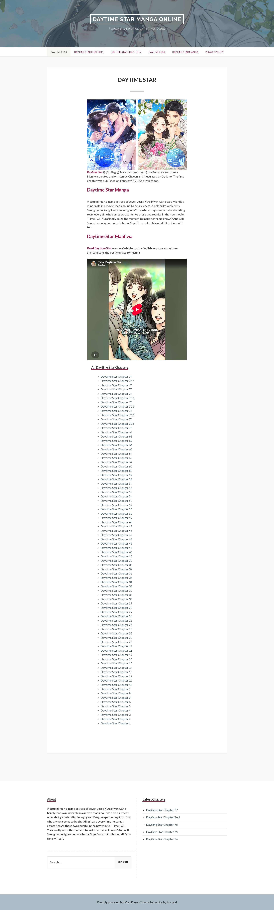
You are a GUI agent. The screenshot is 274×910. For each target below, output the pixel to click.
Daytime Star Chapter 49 (116, 517)
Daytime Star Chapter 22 (116, 633)
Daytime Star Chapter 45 (116, 535)
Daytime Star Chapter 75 (116, 389)
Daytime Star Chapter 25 (116, 620)
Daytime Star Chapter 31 (116, 594)
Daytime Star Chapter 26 (116, 616)
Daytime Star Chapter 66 (116, 445)
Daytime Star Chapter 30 (116, 599)
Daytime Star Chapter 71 (116, 419)
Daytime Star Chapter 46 (116, 530)
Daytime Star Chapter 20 (116, 642)
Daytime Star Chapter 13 (116, 672)
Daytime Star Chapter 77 (126, 52)
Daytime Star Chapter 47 (116, 526)
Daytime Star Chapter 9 (116, 689)
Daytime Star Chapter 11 (116, 680)
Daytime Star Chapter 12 (116, 676)
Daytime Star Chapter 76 (116, 385)
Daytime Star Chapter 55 (116, 492)
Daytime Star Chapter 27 (116, 612)
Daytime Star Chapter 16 (116, 659)
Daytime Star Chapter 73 (116, 402)
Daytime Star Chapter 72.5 (118, 406)
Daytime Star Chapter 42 (116, 547)
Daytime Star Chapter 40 (116, 556)
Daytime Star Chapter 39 (116, 560)
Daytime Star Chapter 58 (116, 479)
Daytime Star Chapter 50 (116, 513)
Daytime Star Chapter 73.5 (118, 398)
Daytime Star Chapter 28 (116, 607)
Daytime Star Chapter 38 (116, 565)
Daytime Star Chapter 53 (116, 500)
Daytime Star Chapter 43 (116, 543)
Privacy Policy (214, 52)
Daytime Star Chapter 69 (116, 432)
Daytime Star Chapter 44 (116, 539)
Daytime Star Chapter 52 (116, 505)
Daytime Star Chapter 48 (116, 522)
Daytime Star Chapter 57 (116, 483)
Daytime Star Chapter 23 (116, 629)
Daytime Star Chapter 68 (116, 436)
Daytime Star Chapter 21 (116, 637)
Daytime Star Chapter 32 (116, 590)
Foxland (172, 902)
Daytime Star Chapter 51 (116, 509)
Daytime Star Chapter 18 (116, 650)
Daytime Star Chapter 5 (116, 706)
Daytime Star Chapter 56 (116, 487)
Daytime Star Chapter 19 (116, 646)
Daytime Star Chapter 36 (116, 573)
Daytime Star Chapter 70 (116, 428)
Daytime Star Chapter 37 (116, 569)
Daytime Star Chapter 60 (116, 470)
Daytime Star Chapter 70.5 (118, 423)
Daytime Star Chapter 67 (116, 440)
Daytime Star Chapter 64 (116, 453)
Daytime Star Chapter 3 (116, 714)
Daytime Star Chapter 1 (88, 52)
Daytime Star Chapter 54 (116, 496)
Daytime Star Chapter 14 (116, 667)
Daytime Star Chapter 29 (116, 603)
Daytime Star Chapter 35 (116, 577)
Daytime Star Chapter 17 (116, 654)
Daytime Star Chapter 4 (116, 710)
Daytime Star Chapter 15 (116, 663)
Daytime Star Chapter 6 (116, 702)
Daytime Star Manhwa (110, 236)
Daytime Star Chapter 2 (116, 719)
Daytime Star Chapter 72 (116, 410)
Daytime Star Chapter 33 (116, 586)
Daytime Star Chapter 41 (116, 552)
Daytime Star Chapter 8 (116, 693)
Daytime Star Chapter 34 (116, 582)
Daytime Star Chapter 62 (116, 462)
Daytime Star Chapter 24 (116, 624)
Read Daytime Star (99, 248)
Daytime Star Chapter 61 (116, 466)
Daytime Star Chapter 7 (116, 697)
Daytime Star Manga (185, 52)
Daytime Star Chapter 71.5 (118, 415)
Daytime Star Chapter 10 (116, 684)
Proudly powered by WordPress (117, 902)
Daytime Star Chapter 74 (116, 393)
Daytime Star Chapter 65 (116, 449)
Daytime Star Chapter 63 (116, 457)
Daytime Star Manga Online (137, 19)
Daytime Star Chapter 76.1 (118, 380)
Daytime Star (59, 52)
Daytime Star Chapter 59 (116, 475)
